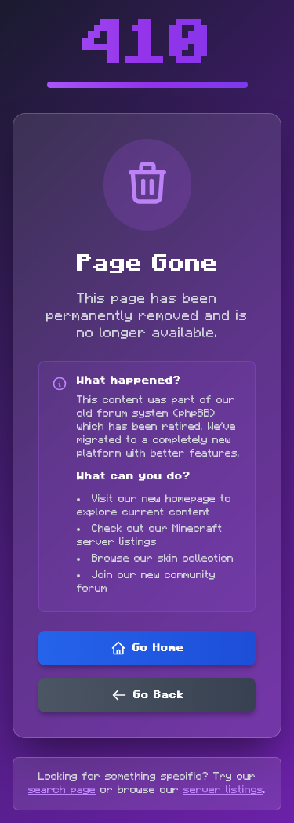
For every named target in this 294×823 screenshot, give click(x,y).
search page (62, 790)
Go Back (158, 695)
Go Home (158, 648)
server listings (223, 790)
